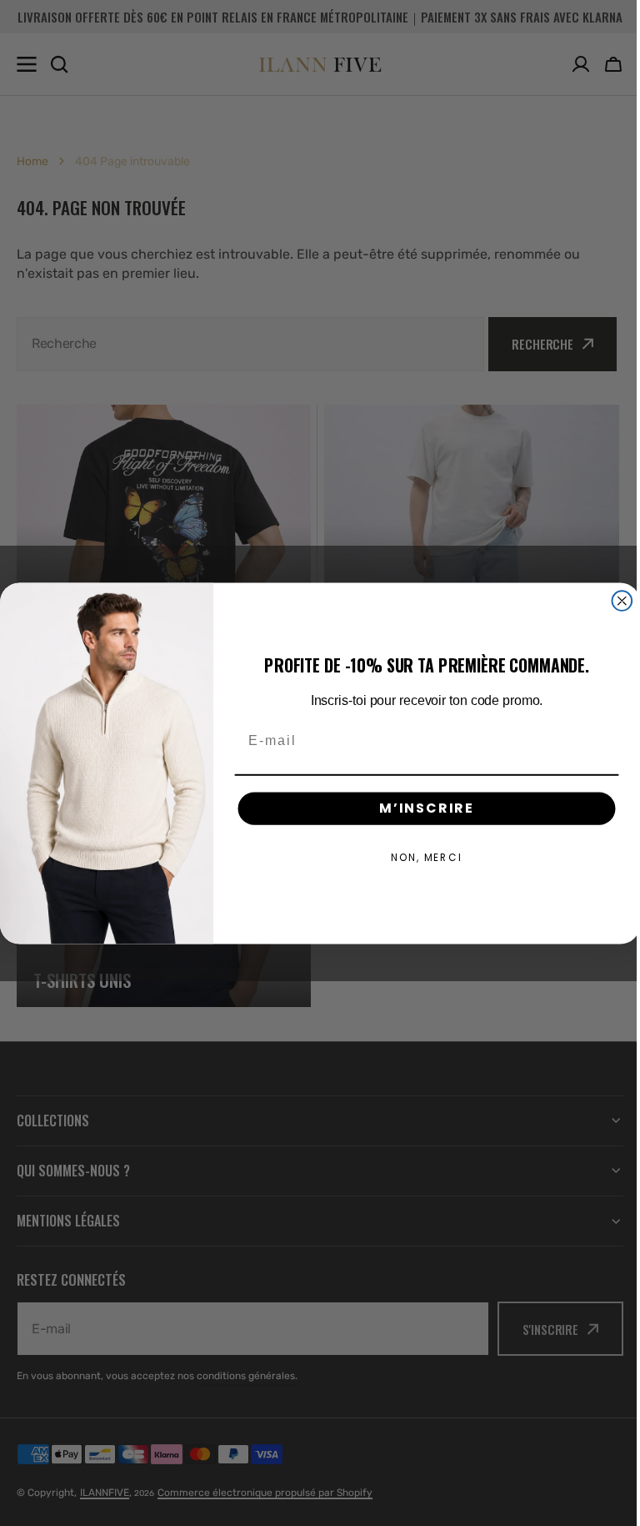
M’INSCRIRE (420, 807)
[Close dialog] (616, 601)
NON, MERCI (421, 856)
